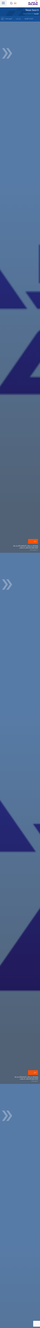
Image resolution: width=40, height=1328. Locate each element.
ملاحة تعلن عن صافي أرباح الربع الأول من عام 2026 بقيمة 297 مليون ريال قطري (26, 1077)
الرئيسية (36, 13)
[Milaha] (33, 3)
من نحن (18, 18)
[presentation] (2, 18)
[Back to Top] (4, 1319)
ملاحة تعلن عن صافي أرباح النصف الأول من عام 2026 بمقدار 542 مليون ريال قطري (25, 546)
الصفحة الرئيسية (29, 18)
